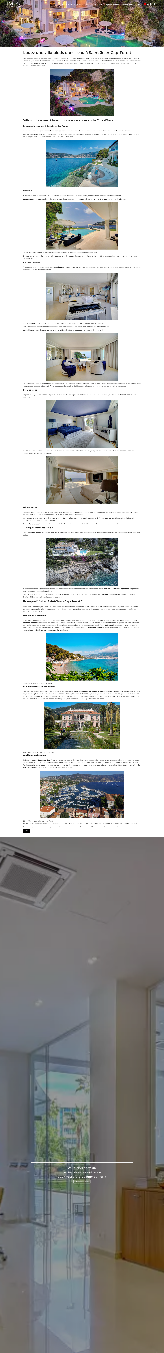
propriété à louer (121, 134)
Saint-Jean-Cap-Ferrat (41, 823)
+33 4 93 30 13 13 (96, 5)
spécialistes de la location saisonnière (41, 58)
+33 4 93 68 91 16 (75, 5)
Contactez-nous (82, 1182)
